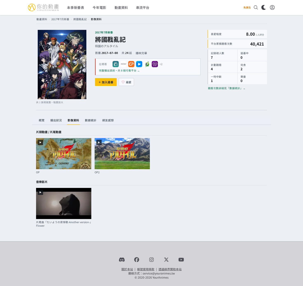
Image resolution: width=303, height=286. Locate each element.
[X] (166, 260)
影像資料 (73, 120)
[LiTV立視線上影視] (155, 64)
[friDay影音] (139, 64)
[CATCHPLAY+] (131, 64)
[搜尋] (255, 7)
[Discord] (122, 260)
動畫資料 (41, 19)
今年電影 (99, 7)
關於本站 (127, 269)
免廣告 (247, 7)
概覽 (42, 120)
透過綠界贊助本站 (170, 269)
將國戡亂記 (80, 19)
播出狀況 (56, 120)
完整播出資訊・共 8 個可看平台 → (119, 70)
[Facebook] (137, 260)
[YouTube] (181, 260)
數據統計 (90, 120)
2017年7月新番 (60, 19)
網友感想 (108, 120)
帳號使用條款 (145, 269)
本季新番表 (75, 7)
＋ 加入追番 (105, 82)
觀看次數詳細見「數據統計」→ (226, 88)
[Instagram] (151, 260)
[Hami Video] (147, 64)
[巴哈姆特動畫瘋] (116, 64)
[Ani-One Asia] (123, 64)
